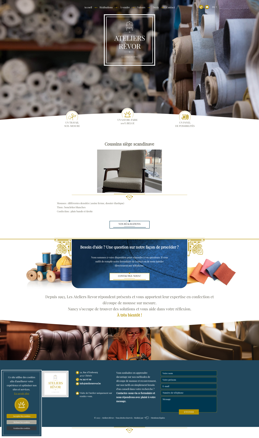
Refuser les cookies (22, 422)
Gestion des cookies (21, 428)
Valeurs (141, 7)
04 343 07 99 (85, 379)
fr (213, 7)
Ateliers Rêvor (108, 418)
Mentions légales (158, 418)
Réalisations (106, 7)
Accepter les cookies (21, 416)
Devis (156, 7)
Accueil (88, 7)
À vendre (125, 7)
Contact (170, 7)
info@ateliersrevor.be (90, 383)
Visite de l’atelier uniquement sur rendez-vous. (96, 395)
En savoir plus (21, 393)
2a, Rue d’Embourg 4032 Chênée (89, 374)
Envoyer (189, 411)
